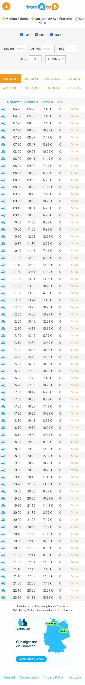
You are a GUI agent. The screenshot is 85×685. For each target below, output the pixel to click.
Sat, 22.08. (10, 78)
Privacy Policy (53, 677)
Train (58, 35)
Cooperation (29, 677)
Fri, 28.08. (53, 88)
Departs (9, 48)
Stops (24, 59)
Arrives (36, 48)
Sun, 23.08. (32, 78)
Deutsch (74, 677)
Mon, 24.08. (53, 78)
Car (27, 35)
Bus (41, 35)
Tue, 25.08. (74, 78)
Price (61, 48)
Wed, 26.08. (10, 88)
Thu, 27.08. (32, 88)
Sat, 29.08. (74, 88)
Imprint (9, 677)
